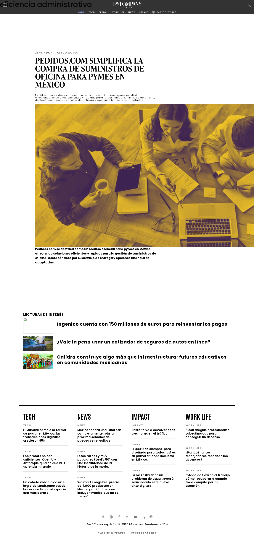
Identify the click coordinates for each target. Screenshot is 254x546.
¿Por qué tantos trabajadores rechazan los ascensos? (207, 456)
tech (29, 416)
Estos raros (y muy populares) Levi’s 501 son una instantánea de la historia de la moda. (97, 461)
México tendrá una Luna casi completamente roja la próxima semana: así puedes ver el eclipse (99, 435)
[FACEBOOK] (119, 517)
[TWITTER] (127, 517)
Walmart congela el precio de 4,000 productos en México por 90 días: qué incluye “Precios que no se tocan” (98, 489)
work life (198, 416)
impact (140, 416)
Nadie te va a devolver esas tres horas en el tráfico (153, 432)
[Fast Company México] (127, 5)
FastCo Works (66, 52)
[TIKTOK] (103, 517)
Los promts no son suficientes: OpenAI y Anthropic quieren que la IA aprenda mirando (44, 461)
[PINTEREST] (151, 517)
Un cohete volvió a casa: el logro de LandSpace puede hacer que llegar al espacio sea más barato (44, 487)
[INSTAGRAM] (111, 517)
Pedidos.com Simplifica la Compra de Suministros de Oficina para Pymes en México (89, 72)
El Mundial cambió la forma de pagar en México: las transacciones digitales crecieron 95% (44, 435)
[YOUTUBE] (135, 517)
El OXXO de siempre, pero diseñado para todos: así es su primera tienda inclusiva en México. (153, 454)
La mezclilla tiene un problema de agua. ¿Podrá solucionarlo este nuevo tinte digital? (152, 480)
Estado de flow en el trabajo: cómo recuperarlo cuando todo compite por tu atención (208, 480)
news (84, 416)
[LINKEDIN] (143, 517)
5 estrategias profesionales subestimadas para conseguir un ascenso (207, 433)
